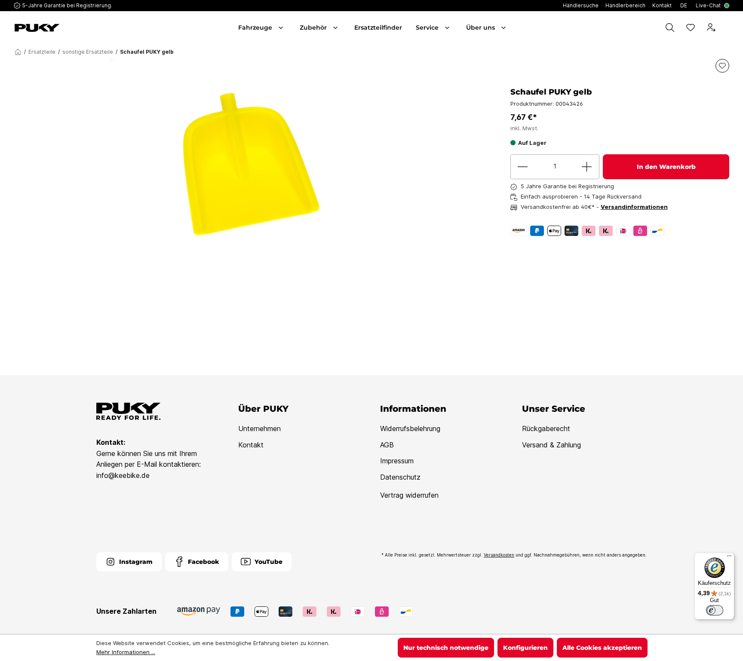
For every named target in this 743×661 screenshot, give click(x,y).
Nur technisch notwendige (445, 648)
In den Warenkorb (666, 167)
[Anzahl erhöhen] (587, 167)
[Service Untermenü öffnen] (448, 27)
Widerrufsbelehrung (410, 428)
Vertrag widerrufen (409, 495)
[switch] (714, 610)
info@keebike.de (123, 475)
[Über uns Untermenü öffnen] (504, 27)
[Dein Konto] (711, 27)
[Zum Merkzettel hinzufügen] (722, 66)
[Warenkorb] (727, 27)
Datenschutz (400, 477)
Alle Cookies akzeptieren (602, 648)
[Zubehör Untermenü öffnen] (336, 27)
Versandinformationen (634, 206)
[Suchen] (669, 27)
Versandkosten (499, 554)
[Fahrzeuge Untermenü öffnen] (281, 27)
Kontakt (251, 445)
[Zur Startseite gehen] (70, 28)
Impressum (397, 460)
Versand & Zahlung (551, 445)
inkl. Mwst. (524, 128)
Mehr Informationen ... (125, 652)
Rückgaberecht (546, 428)
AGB (387, 445)
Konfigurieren (525, 648)
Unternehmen (259, 428)
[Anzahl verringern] (523, 167)
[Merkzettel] (690, 27)
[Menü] (729, 558)
